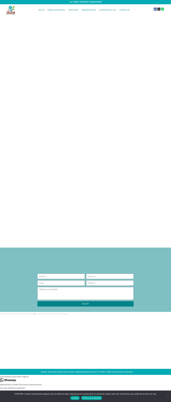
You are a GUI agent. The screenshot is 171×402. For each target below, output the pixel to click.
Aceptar (75, 398)
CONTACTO (125, 10)
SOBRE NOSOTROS (56, 10)
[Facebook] (155, 9)
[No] (167, 396)
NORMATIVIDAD (89, 10)
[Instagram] (158, 9)
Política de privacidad (91, 398)
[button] (85, 376)
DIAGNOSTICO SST (107, 10)
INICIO (41, 10)
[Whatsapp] (162, 9)
